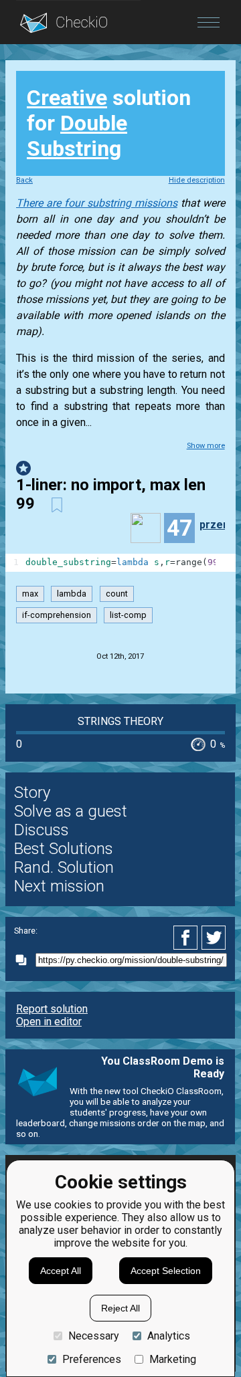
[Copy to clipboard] (24, 960)
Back (24, 180)
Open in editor (49, 1021)
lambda (71, 594)
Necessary (93, 1336)
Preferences (91, 1359)
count (117, 594)
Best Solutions (63, 848)
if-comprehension (56, 615)
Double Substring (77, 135)
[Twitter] (214, 938)
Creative (67, 97)
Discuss (41, 830)
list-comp (128, 615)
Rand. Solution (64, 867)
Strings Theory (120, 721)
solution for (109, 123)
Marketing (172, 1359)
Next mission (59, 886)
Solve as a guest (70, 811)
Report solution (52, 1008)
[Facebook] (187, 938)
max (30, 594)
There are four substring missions (96, 203)
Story (32, 792)
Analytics (168, 1336)
